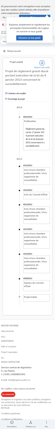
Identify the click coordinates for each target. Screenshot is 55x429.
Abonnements (7, 331)
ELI (2, 358)
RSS (3, 337)
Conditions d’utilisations (11, 419)
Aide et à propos (8, 346)
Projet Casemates (9, 352)
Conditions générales (10, 413)
